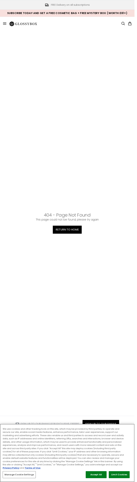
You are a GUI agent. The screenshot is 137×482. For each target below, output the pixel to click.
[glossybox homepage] (25, 23)
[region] (67, 453)
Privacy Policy (11, 467)
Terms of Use (32, 467)
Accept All (96, 474)
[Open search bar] (123, 24)
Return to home (67, 229)
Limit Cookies (119, 474)
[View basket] (130, 24)
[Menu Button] (3, 24)
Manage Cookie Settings (19, 474)
